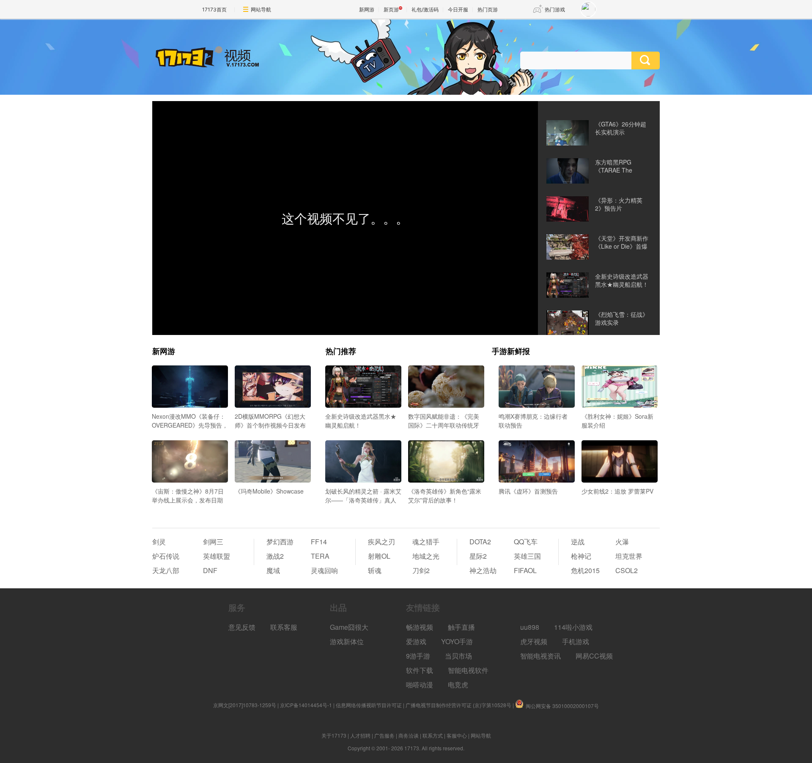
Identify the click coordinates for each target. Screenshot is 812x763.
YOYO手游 (457, 641)
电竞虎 (458, 684)
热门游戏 (555, 9)
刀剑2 (421, 570)
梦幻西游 (280, 541)
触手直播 (461, 627)
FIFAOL (525, 570)
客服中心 (457, 735)
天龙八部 (165, 570)
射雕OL (379, 556)
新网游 (366, 9)
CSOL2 (626, 570)
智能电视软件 (468, 670)
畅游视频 (419, 627)
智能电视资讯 (540, 656)
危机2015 (585, 570)
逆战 (577, 541)
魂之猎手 (425, 541)
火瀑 (622, 541)
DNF (210, 570)
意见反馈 (241, 627)
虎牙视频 (533, 641)
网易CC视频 (594, 656)
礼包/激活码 (425, 9)
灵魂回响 (324, 570)
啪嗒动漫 (419, 684)
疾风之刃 (381, 541)
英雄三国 (527, 556)
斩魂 (374, 570)
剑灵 (159, 541)
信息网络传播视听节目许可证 (369, 704)
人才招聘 (360, 735)
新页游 (391, 9)
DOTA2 (480, 541)
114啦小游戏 (573, 627)
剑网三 (213, 541)
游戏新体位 (347, 641)
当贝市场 (458, 656)
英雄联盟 (216, 556)
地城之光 (425, 556)
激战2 (275, 556)
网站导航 (261, 9)
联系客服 (283, 627)
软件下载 (419, 670)
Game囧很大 (349, 627)
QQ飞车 (526, 541)
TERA (320, 556)
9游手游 (418, 656)
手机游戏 (575, 641)
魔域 (273, 570)
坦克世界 (628, 556)
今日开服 (458, 9)
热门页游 (487, 9)
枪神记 (581, 556)
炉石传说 (165, 556)
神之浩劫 (483, 570)
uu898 (529, 627)
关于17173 (333, 735)
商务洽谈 (408, 735)
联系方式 (432, 735)
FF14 (319, 541)
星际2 (478, 556)
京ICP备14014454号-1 (306, 704)
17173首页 (214, 9)
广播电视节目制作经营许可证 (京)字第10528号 (458, 704)
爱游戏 (416, 641)
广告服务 (384, 735)
